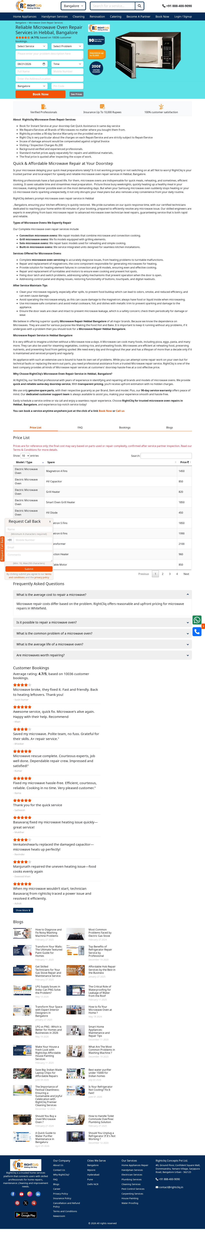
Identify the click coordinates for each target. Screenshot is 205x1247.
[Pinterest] (17, 1202)
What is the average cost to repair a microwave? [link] (51, 594)
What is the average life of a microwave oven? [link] (49, 644)
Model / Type (24, 462)
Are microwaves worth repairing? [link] (40, 655)
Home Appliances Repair (135, 1165)
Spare (51, 462)
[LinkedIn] (38, 1193)
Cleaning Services (131, 1184)
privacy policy (41, 577)
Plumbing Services (132, 1179)
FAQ (55, 1179)
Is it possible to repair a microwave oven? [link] (46, 622)
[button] (25, 16)
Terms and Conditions (65, 1211)
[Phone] (197, 631)
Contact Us (59, 1169)
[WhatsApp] (197, 620)
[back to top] (197, 1233)
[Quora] (34, 1202)
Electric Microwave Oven (26, 471)
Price (183, 462)
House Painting (130, 1198)
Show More (22, 910)
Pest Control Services (133, 1188)
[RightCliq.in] (28, 5)
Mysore (91, 1169)
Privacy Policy (60, 1193)
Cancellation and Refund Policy (66, 1205)
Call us (120, 411)
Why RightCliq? (61, 1174)
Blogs (56, 1184)
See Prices (76, 94)
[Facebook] (13, 1193)
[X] (25, 1202)
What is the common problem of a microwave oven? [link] (54, 633)
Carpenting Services (132, 1193)
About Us (58, 1165)
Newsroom (59, 1216)
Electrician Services (132, 1174)
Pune (90, 1179)
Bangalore (92, 1165)
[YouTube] (21, 1193)
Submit (29, 569)
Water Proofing (130, 1203)
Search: (135, 456)
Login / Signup (183, 16)
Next (186, 574)
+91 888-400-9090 (178, 6)
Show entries (26, 455)
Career (56, 1188)
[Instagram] (30, 1193)
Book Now (41, 94)
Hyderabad (93, 1174)
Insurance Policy (62, 1198)
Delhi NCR (92, 1184)
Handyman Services (132, 1169)
